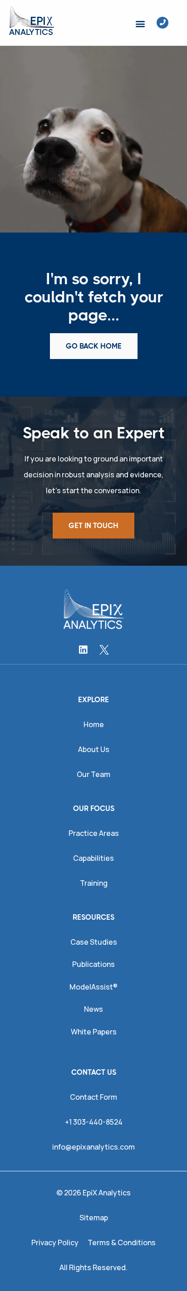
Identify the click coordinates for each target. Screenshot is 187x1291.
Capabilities (93, 858)
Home (94, 724)
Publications (93, 964)
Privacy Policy (55, 1242)
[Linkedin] (83, 650)
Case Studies (93, 942)
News (93, 1009)
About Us (93, 749)
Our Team (93, 774)
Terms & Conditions (122, 1242)
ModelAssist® (93, 987)
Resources (93, 917)
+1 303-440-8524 (94, 1122)
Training (94, 883)
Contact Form (93, 1097)
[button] (140, 23)
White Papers (94, 1032)
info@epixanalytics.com (93, 1147)
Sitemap (93, 1218)
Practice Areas (94, 833)
